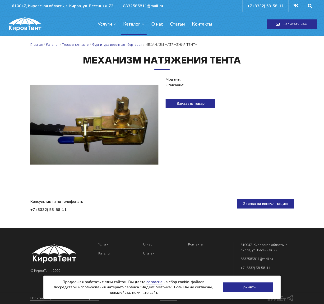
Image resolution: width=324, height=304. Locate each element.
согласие (154, 282)
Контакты (202, 24)
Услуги (105, 24)
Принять (248, 287)
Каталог (131, 24)
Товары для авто (75, 44)
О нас (157, 24)
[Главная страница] (25, 24)
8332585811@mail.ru (143, 6)
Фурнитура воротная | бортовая (117, 44)
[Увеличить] (94, 125)
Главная (36, 44)
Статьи (177, 24)
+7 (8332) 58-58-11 (265, 6)
